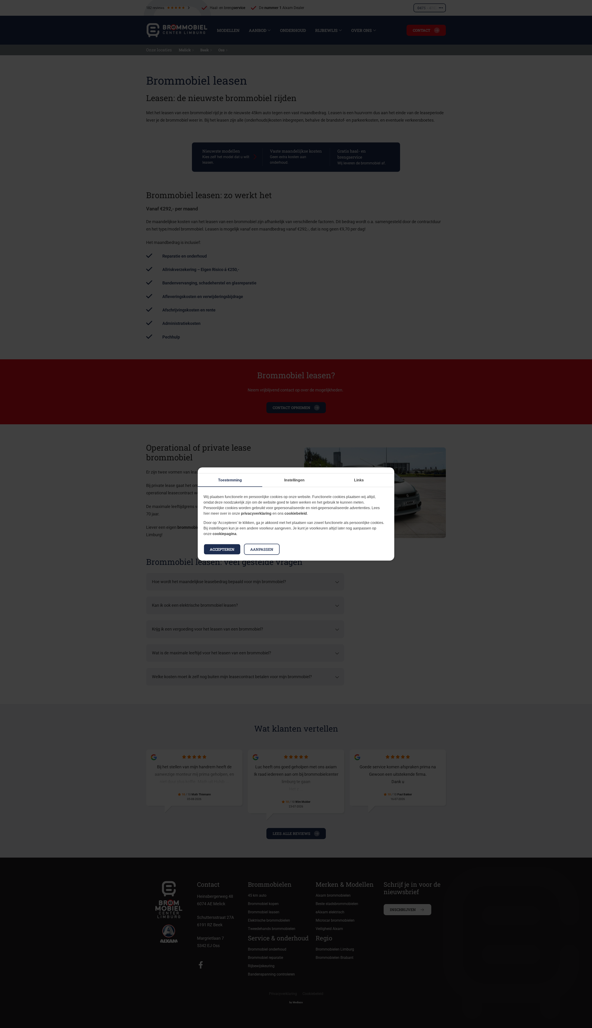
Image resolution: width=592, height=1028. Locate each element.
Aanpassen (261, 549)
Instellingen (294, 480)
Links (359, 480)
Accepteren (222, 549)
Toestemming (230, 480)
